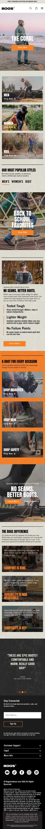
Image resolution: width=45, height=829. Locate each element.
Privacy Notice (10, 820)
